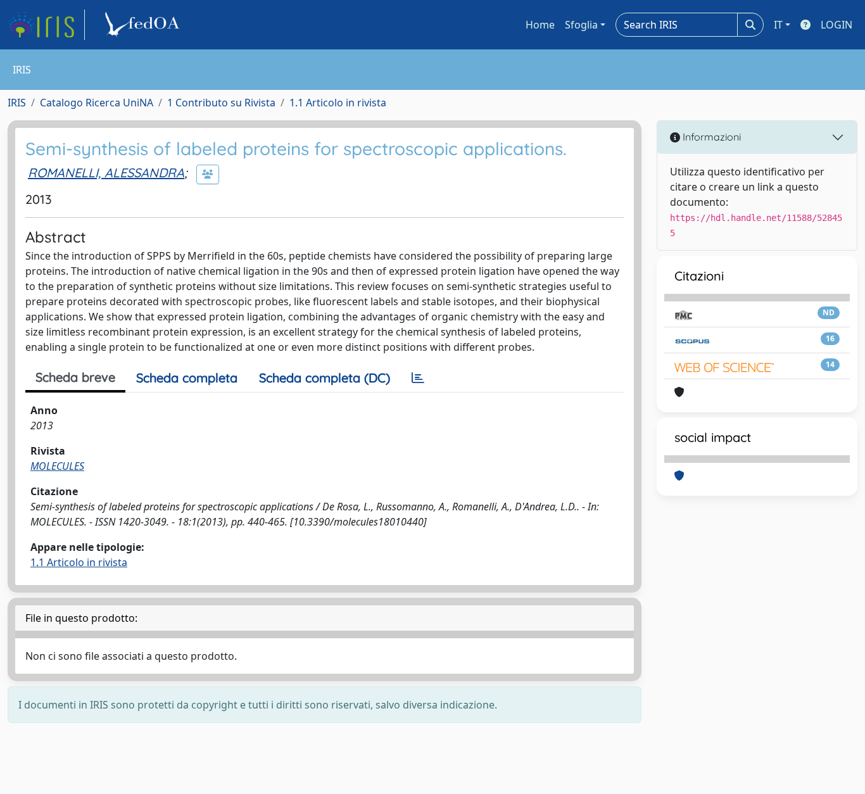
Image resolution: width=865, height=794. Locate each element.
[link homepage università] (144, 24)
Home (540, 25)
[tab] (418, 378)
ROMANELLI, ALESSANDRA (106, 172)
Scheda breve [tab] (75, 377)
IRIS (17, 103)
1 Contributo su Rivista (221, 103)
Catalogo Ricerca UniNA (96, 103)
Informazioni (710, 136)
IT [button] (778, 25)
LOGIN (836, 25)
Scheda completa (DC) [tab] (324, 378)
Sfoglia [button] (581, 25)
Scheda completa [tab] (186, 378)
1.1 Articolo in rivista (337, 103)
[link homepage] (46, 24)
